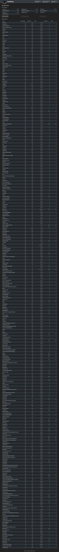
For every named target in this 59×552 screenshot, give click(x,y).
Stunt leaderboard (54, 1)
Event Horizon (5, 81)
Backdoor (4, 100)
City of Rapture (5, 218)
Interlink (4, 30)
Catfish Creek (5, 299)
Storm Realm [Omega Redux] (7, 446)
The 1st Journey (5, 277)
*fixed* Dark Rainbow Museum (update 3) (9, 400)
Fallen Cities (5, 378)
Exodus (4, 74)
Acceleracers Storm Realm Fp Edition (9, 272)
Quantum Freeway (6, 384)
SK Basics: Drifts (5, 226)
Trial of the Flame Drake (6, 337)
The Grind (4, 245)
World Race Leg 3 (5, 498)
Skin (3, 144)
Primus (4, 87)
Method (4, 68)
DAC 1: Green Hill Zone (6, 114)
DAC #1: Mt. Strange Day (7, 239)
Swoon (4, 109)
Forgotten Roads (5, 240)
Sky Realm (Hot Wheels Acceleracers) (9, 457)
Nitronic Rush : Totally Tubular (7, 283)
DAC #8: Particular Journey (7, 27)
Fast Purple (4, 335)
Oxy (3, 313)
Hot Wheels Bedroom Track (7, 501)
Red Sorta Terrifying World (7, 138)
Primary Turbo (5, 376)
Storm (3, 62)
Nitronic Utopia (5, 345)
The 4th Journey (5, 343)
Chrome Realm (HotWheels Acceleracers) (9, 286)
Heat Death (4, 207)
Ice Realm (4, 386)
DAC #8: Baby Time (6, 231)
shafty (3, 60)
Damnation (4, 147)
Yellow (4, 70)
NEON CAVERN (5, 316)
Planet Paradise (5, 269)
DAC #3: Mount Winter (6, 250)
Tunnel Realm (5, 463)
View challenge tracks (24, 16)
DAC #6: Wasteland (6, 285)
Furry (3, 38)
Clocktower (4, 242)
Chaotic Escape (5, 452)
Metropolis (4, 51)
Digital (4, 79)
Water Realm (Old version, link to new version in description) (12, 465)
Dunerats (4, 354)
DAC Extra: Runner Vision (7, 451)
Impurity (4, 43)
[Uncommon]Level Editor (7, 359)
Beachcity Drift (5, 460)
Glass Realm (5, 397)
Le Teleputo (4, 142)
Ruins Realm (5, 422)
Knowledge (4, 54)
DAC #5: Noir (5, 82)
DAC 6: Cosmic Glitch (6, 182)
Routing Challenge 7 (6, 340)
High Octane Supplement (7, 188)
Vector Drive (5, 318)
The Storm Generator (6, 357)
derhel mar (4, 209)
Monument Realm (5, 411)
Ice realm (4, 514)
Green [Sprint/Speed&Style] (7, 414)
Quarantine (4, 305)
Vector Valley (5, 95)
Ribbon (4, 103)
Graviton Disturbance (6, 133)
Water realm (4, 402)
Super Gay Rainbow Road (7, 152)
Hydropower (5, 307)
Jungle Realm (5, 441)
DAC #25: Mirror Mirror (6, 236)
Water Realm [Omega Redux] (7, 266)
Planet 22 (4, 332)
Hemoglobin (5, 191)
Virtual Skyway (5, 304)
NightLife (4, 169)
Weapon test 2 (5, 367)
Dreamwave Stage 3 (6, 503)
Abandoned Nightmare (6, 259)
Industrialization (5, 204)
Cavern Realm (5, 517)
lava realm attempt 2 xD (6, 471)
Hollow (4, 383)
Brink (3, 166)
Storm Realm (5, 525)
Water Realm (5, 531)
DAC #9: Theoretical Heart (7, 65)
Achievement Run (5, 468)
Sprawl (4, 353)
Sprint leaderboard (38, 1)
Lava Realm (4, 321)
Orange (4, 177)
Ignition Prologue (5, 296)
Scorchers (4, 419)
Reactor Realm (5, 425)
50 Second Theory (6, 168)
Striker (4, 49)
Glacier (4, 258)
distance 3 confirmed (6, 416)
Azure (3, 33)
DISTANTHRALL (5, 171)
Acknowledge (5, 264)
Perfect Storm (5, 73)
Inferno (4, 52)
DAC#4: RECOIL (5, 32)
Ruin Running (5, 210)
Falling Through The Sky (7, 297)
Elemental (4, 93)
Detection (4, 161)
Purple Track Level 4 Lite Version (8, 381)
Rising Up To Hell (5, 158)
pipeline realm (5, 473)
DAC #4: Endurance (6, 106)
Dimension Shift (5, 101)
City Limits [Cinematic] (6, 539)
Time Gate (4, 406)
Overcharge (4, 57)
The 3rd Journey (5, 98)
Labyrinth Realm (5, 547)
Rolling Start (5, 474)
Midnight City (5, 150)
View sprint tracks (5, 16)
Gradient (4, 131)
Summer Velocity (5, 334)
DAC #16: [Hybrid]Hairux (7, 212)
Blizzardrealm (5, 528)
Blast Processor (5, 141)
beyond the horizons (6, 160)
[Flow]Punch (5, 92)
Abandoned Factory (6, 375)
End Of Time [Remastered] (7, 476)
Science (4, 329)
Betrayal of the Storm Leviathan (8, 155)
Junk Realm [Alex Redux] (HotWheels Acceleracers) (11, 432)
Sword (4, 190)
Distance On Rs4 (5, 223)
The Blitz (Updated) (6, 119)
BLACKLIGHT (5, 76)
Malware (4, 111)
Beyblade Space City (6, 324)
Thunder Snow (5, 180)
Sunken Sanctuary (6, 117)
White (3, 71)
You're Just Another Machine (7, 370)
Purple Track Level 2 (6, 430)
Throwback (4, 149)
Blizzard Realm (5, 484)
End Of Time (5, 228)
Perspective (4, 365)
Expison (4, 217)
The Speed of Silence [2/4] (7, 544)
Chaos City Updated (6, 196)
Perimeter (4, 128)
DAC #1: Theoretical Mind (7, 280)
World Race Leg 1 (5, 482)
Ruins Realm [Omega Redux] (7, 493)
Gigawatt (4, 112)
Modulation (4, 84)
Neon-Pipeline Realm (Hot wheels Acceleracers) (10, 495)
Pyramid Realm (5, 492)
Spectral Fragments (6, 199)
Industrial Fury (5, 24)
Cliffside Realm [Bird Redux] (7, 481)
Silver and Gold (5, 63)
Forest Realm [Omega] (6, 511)
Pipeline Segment (5, 408)
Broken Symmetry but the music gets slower (10, 438)
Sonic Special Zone (6, 530)
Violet (3, 139)
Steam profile (5, 7)
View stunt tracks (43, 16)
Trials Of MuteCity (5, 136)
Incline (4, 44)
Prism (3, 122)
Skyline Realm (5, 405)
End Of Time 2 (5, 247)
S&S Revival (5, 185)
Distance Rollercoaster (6, 163)
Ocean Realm (5, 424)
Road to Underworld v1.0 (7, 237)
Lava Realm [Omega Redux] (7, 520)
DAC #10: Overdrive (6, 25)
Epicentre (4, 41)
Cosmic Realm (5, 487)
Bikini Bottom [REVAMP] (7, 248)
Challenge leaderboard (46, 1)
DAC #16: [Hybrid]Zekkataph (7, 327)
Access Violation (5, 120)
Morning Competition (6, 187)
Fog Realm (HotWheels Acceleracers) (9, 392)
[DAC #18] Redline (6, 522)
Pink (3, 89)
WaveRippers (5, 462)
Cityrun (4, 302)
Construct (4, 275)
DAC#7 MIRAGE (5, 294)
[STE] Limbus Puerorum (6, 346)
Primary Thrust (5, 130)
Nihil (3, 174)
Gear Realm (4, 506)
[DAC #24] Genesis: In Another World (9, 256)
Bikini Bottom (5, 234)
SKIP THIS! (4, 278)
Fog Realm (4, 427)
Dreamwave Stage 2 (6, 443)
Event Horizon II (5, 308)
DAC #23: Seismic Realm (7, 435)
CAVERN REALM (5, 509)
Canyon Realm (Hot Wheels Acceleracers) (9, 389)
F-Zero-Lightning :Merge (6, 403)
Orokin (4, 261)
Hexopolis (4, 90)
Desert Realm (5, 542)
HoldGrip (10, 1)
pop (3, 373)
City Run (4, 201)
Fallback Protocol (5, 35)
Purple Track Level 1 (6, 215)
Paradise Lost (5, 125)
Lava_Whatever (5, 395)
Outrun (4, 46)
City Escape (4, 193)
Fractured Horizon (5, 356)
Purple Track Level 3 (6, 220)
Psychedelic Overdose (6, 198)
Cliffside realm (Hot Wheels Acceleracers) (9, 326)
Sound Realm (5, 364)
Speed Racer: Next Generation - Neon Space (10, 362)
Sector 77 (4, 179)
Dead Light (4, 291)
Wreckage (4, 253)
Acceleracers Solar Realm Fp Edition (9, 351)
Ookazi (4, 288)
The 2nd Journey (5, 315)
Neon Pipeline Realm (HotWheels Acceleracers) (10, 512)
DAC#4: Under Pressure (7, 348)
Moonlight (4, 22)
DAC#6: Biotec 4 (5, 310)
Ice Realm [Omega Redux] (7, 413)
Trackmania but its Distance (7, 394)
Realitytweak (5, 229)
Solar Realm (5, 449)
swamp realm (5, 433)
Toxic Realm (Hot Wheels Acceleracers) (9, 490)
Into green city (5, 267)
